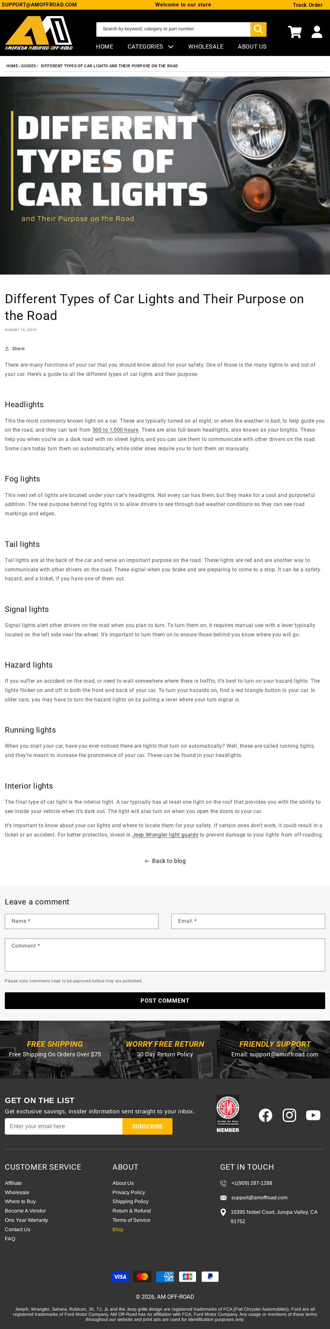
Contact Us (17, 1229)
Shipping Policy (130, 1201)
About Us (123, 1183)
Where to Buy (20, 1201)
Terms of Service (131, 1220)
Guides (28, 66)
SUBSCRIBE (147, 1126)
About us (252, 46)
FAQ (10, 1238)
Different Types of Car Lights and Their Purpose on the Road (109, 66)
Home (104, 46)
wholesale (205, 46)
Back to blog (169, 860)
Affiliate (13, 1183)
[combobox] (181, 29)
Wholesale (17, 1192)
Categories (146, 46)
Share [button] (18, 348)
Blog (117, 1229)
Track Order (308, 5)
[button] (295, 33)
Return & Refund (131, 1210)
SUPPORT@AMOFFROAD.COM (39, 5)
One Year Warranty (26, 1220)
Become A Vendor (25, 1210)
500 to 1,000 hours (115, 430)
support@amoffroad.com (284, 1054)
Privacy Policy (128, 1192)
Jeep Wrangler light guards (165, 835)
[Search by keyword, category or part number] (258, 29)
